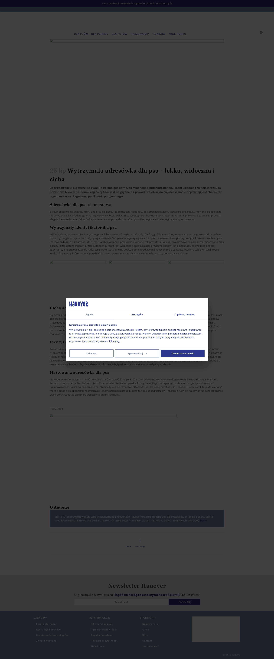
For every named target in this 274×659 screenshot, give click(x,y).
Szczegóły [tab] (137, 314)
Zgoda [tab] (89, 314)
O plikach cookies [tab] (185, 314)
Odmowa (91, 353)
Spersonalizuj (135, 353)
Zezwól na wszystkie (182, 353)
